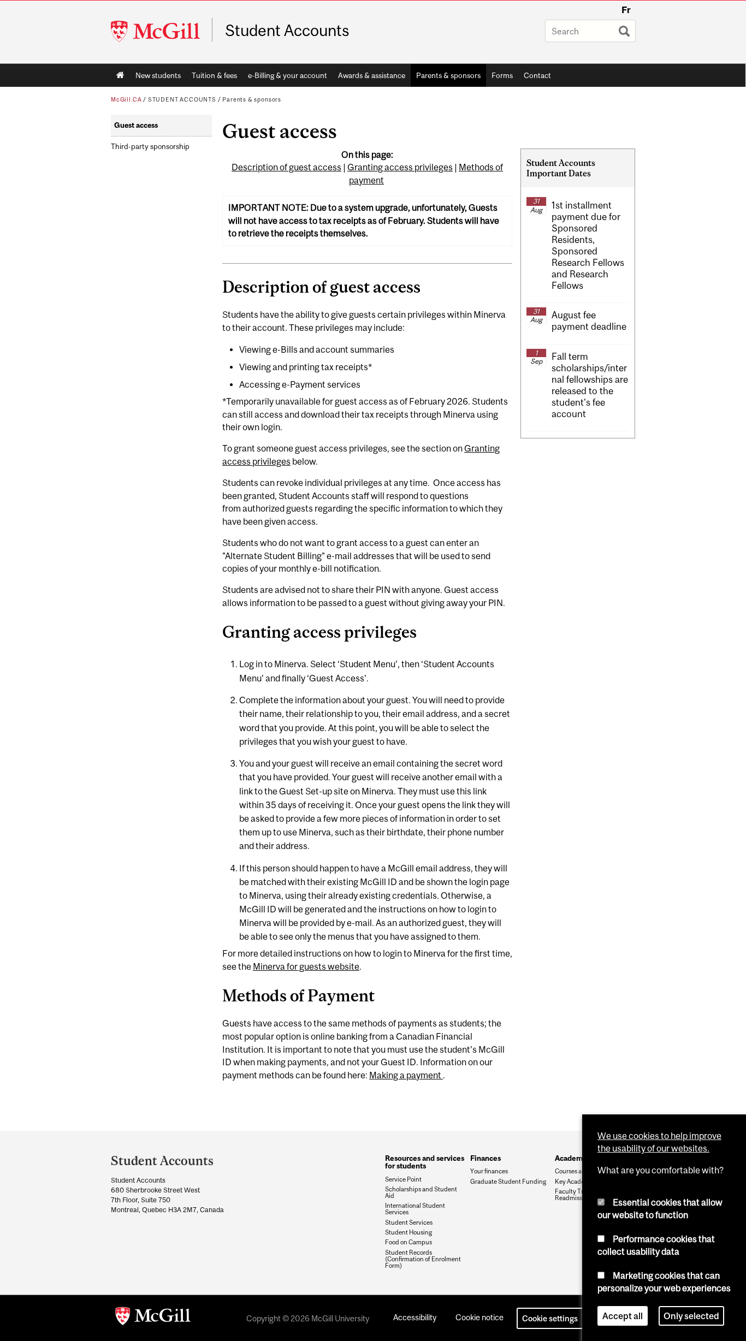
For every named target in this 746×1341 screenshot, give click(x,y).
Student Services (409, 1222)
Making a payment (406, 1075)
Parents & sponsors (448, 75)
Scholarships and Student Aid (421, 1192)
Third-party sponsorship (150, 147)
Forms (502, 75)
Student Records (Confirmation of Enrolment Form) (423, 1259)
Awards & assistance (371, 75)
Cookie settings (550, 1318)
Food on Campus (408, 1242)
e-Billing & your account (287, 75)
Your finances (489, 1171)
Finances (485, 1158)
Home (120, 75)
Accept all (622, 1316)
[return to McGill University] (153, 1318)
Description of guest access (286, 167)
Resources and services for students (424, 1162)
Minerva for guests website (306, 966)
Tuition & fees (214, 75)
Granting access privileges (400, 167)
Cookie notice (479, 1317)
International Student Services (415, 1208)
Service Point (403, 1179)
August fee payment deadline (589, 321)
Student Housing (408, 1232)
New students (158, 75)
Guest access (136, 125)
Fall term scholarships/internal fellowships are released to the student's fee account (590, 385)
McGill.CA (126, 99)
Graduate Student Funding (508, 1181)
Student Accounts (287, 30)
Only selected (691, 1316)
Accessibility (414, 1317)
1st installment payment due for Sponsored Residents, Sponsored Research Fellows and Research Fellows (588, 246)
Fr (626, 9)
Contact (537, 75)
